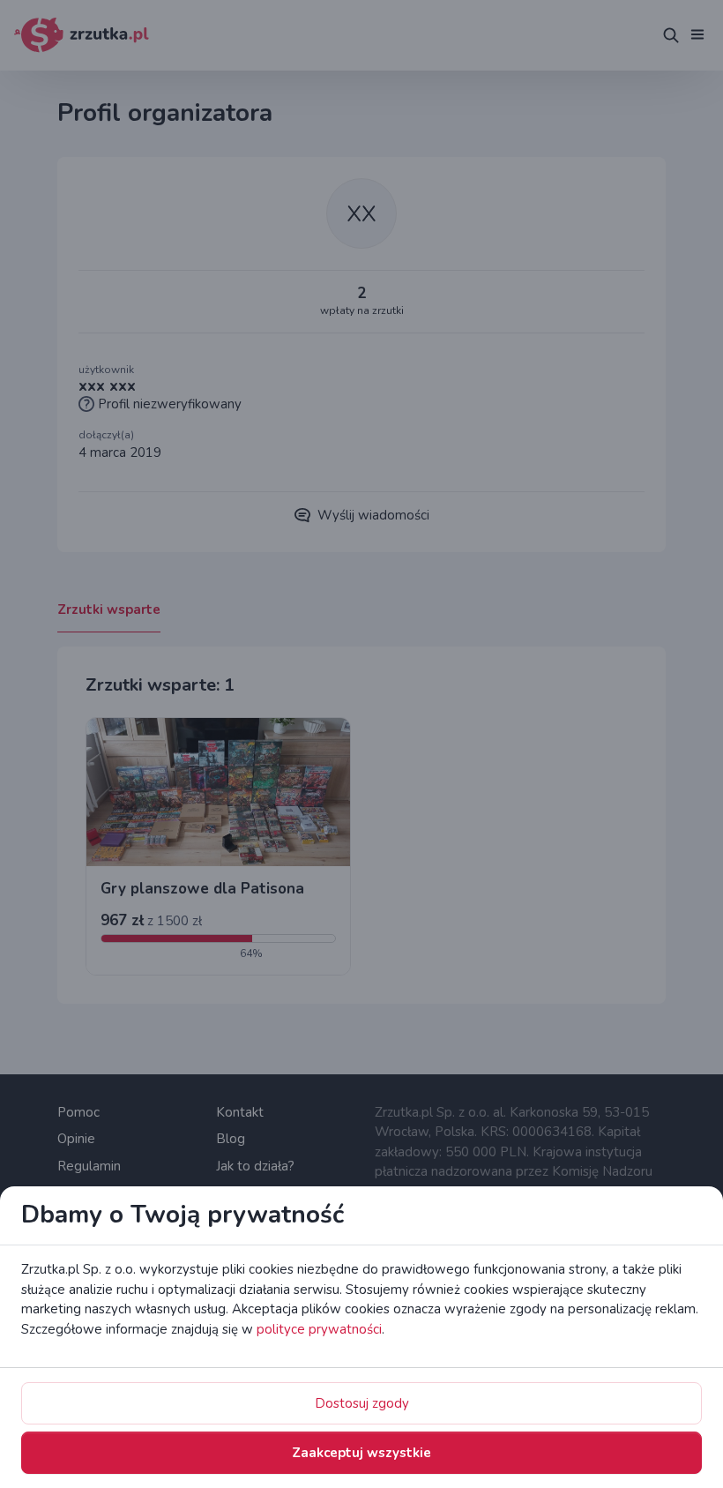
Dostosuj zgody (362, 1403)
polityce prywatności (319, 1329)
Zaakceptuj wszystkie (361, 1453)
